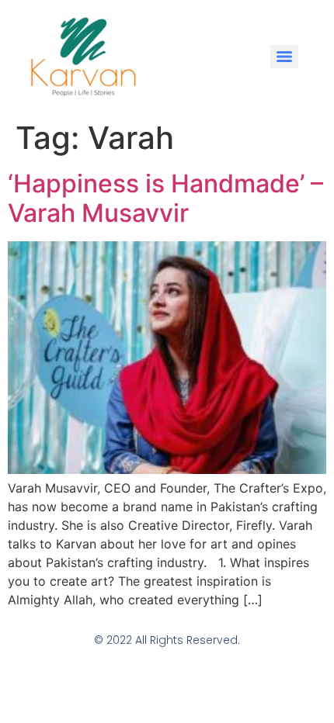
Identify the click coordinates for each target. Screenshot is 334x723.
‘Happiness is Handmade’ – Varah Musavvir (165, 198)
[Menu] (284, 56)
